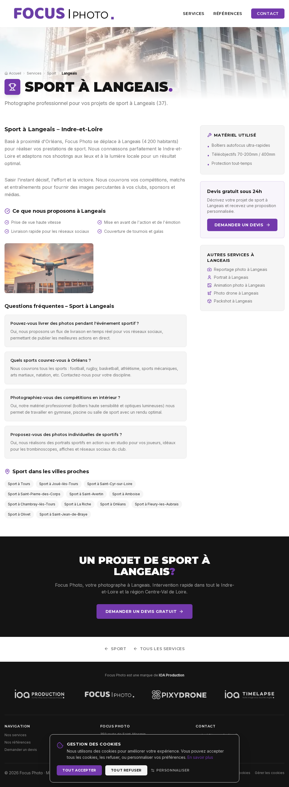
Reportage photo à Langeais (240, 269)
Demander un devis (239, 224)
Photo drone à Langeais (236, 293)
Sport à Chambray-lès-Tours (31, 504)
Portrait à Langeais (231, 277)
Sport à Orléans (113, 504)
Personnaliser (173, 770)
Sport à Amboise (126, 494)
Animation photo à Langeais (239, 285)
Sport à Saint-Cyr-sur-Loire (109, 484)
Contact (268, 13)
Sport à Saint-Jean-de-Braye (63, 514)
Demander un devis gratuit (141, 611)
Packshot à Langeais (233, 301)
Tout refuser (126, 770)
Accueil (15, 73)
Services (193, 13)
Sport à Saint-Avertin (86, 494)
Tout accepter (79, 770)
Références (227, 13)
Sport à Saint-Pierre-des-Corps (34, 494)
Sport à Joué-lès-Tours (58, 484)
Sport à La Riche (77, 504)
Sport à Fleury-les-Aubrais (157, 504)
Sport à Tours (19, 484)
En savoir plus (200, 757)
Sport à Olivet (19, 514)
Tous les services (162, 648)
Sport (51, 73)
